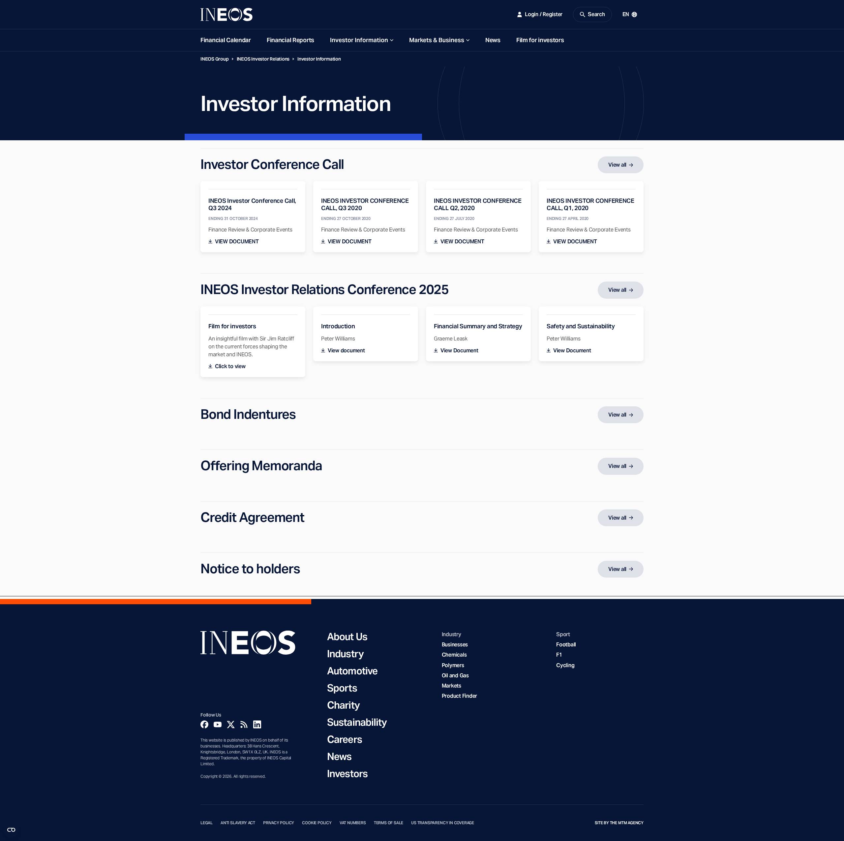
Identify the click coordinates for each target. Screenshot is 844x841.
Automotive (352, 671)
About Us (347, 636)
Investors (347, 773)
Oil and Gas (455, 675)
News (492, 40)
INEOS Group (214, 59)
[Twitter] (231, 724)
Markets (451, 686)
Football (566, 644)
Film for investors (540, 40)
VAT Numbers (353, 823)
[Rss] (244, 724)
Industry (345, 654)
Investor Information (359, 40)
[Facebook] (204, 724)
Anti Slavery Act (238, 823)
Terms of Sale (389, 823)
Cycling (565, 665)
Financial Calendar (225, 40)
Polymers (453, 665)
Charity (343, 705)
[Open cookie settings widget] (11, 830)
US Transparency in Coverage (442, 823)
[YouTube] (218, 724)
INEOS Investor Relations (263, 59)
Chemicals (454, 655)
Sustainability (357, 722)
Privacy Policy (278, 823)
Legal (206, 823)
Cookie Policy (317, 823)
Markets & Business (436, 40)
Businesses (455, 644)
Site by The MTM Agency (619, 823)
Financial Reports (290, 40)
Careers (344, 739)
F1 (559, 655)
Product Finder (459, 696)
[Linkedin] (257, 724)
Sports (342, 688)
